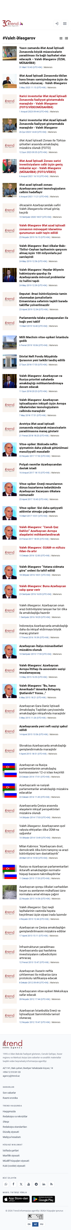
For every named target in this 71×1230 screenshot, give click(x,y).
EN (29, 1224)
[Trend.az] (13, 23)
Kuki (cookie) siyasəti (14, 1165)
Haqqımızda (9, 1111)
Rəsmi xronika (10, 1098)
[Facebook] (13, 1184)
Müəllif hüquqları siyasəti (16, 1160)
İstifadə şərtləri (11, 1150)
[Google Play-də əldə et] (43, 1199)
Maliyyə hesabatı (12, 1137)
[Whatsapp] (6, 1184)
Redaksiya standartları (15, 1126)
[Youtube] (29, 1184)
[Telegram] (36, 1184)
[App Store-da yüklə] (16, 1199)
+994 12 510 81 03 (12, 1072)
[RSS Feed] (51, 1184)
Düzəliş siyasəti (11, 1131)
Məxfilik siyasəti (11, 1155)
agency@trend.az (11, 1076)
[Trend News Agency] (12, 1044)
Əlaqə (6, 1121)
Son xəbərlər (9, 1092)
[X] (21, 1184)
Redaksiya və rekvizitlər (15, 1116)
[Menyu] (64, 23)
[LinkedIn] (44, 1184)
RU (41, 1224)
